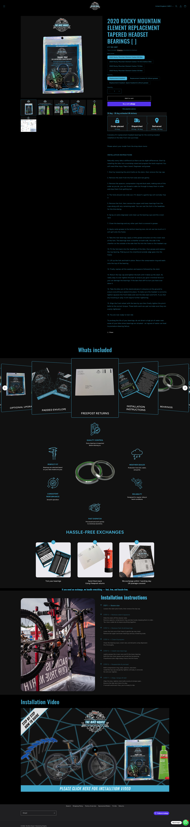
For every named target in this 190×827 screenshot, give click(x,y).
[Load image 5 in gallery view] (94, 107)
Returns (121, 806)
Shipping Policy (78, 806)
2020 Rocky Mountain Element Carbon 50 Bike (126, 70)
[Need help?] (186, 823)
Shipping (120, 50)
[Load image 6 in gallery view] (28, 124)
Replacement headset (117, 78)
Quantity (110, 87)
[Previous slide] (4, 387)
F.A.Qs (114, 806)
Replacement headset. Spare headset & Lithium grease (128, 83)
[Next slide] (185, 387)
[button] (4, 6)
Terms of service (90, 806)
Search (68, 806)
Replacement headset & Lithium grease (144, 78)
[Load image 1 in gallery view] (28, 107)
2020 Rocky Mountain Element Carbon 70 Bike (126, 66)
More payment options (129, 108)
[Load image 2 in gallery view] (45, 107)
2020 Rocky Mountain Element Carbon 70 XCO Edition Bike (130, 62)
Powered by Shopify (41, 826)
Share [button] (111, 332)
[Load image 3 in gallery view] (61, 107)
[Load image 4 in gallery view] (78, 107)
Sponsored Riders (104, 806)
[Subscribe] (54, 813)
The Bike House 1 (30, 826)
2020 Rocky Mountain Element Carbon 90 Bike (126, 57)
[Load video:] (95, 750)
